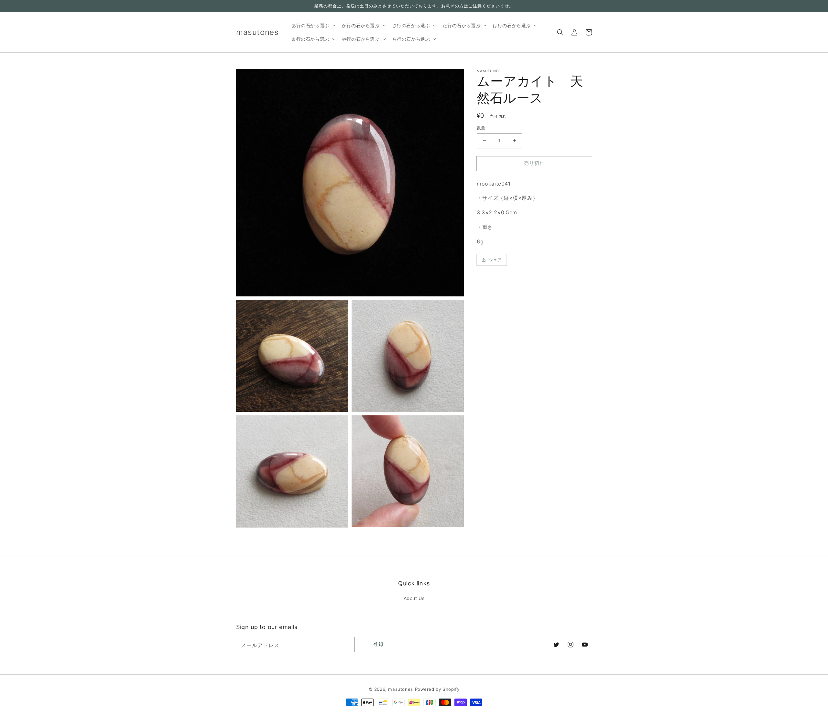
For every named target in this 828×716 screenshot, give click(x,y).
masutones (400, 689)
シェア (495, 259)
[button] (560, 32)
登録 (378, 644)
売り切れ (534, 163)
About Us (414, 598)
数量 (481, 127)
